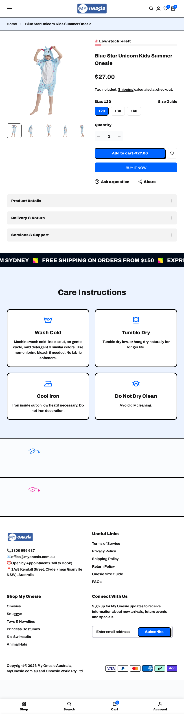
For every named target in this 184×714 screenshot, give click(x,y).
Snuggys (14, 614)
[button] (172, 153)
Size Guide (167, 101)
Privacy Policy (104, 551)
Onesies (14, 606)
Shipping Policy (105, 559)
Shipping (126, 89)
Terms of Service (106, 543)
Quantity (103, 125)
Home (12, 24)
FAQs (97, 582)
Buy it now (136, 168)
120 (101, 111)
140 (134, 111)
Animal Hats (17, 644)
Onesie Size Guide (107, 574)
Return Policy (103, 566)
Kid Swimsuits (19, 637)
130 (117, 111)
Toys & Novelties (21, 621)
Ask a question (114, 182)
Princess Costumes (23, 629)
